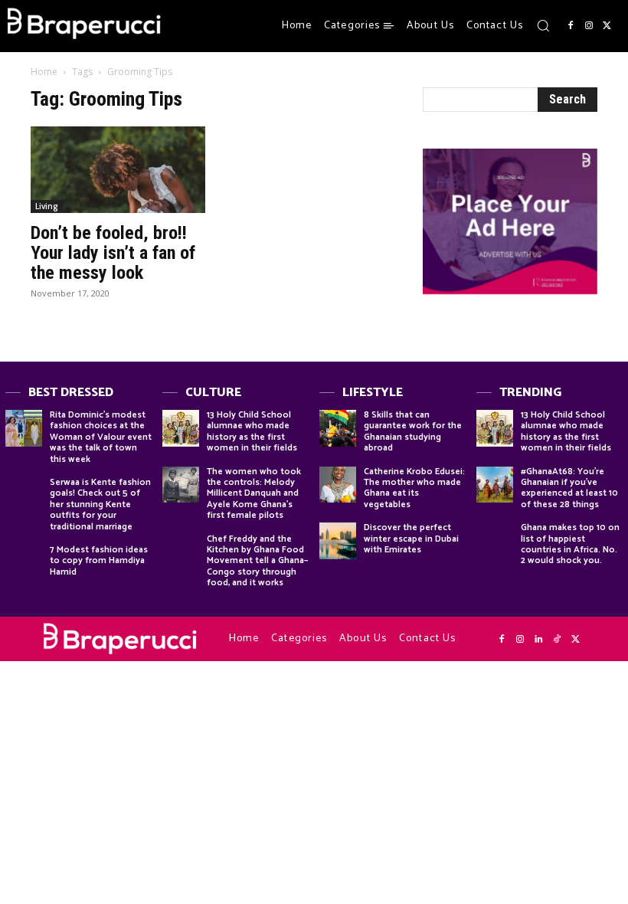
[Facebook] (570, 26)
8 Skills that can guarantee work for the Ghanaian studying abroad (413, 431)
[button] (543, 25)
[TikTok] (557, 640)
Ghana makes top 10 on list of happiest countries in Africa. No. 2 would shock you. (570, 544)
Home (44, 71)
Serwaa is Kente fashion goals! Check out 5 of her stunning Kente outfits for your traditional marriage (100, 504)
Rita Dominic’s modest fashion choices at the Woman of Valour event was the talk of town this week (101, 437)
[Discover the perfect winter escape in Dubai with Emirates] (337, 540)
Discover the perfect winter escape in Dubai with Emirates (411, 538)
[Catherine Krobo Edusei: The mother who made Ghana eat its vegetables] (337, 485)
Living (46, 206)
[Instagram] (589, 26)
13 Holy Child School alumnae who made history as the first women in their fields (252, 431)
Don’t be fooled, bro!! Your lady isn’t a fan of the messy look (113, 252)
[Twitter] (607, 26)
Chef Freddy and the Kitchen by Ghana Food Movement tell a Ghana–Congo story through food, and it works (257, 561)
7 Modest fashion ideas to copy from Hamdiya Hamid (99, 560)
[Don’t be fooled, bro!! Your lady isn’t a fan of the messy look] (118, 169)
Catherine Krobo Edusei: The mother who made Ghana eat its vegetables (414, 488)
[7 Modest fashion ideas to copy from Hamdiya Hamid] (23, 563)
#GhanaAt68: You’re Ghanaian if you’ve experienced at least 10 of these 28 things (569, 488)
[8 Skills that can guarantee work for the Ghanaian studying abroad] (337, 428)
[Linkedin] (538, 640)
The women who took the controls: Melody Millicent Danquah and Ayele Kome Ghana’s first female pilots (254, 493)
